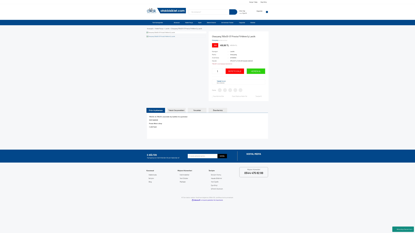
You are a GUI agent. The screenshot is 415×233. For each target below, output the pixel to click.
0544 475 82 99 (220, 83)
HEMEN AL (256, 71)
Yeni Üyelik (214, 182)
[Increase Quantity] (221, 71)
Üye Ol (243, 13)
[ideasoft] (196, 200)
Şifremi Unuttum (217, 189)
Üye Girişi (214, 185)
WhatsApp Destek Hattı (404, 229)
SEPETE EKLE (234, 71)
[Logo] (166, 10)
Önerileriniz (218, 110)
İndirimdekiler (184, 175)
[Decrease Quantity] (214, 71)
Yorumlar (197, 110)
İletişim (151, 178)
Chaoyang (215, 40)
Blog (150, 182)
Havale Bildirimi (216, 178)
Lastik (232, 51)
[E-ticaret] (207, 200)
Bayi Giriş (264, 2)
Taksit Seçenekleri (176, 110)
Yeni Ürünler (184, 178)
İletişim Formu (216, 175)
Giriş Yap (242, 11)
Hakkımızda (153, 175)
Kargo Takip (253, 2)
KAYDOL (222, 156)
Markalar (183, 182)
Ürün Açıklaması (156, 110)
